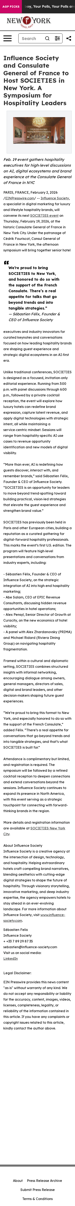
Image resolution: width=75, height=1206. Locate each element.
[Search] (47, 38)
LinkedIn (10, 958)
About (18, 1181)
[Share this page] (69, 38)
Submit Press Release (37, 1190)
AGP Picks (10, 6)
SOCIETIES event (44, 215)
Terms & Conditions (37, 1199)
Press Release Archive (44, 1181)
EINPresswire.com (19, 198)
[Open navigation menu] (7, 38)
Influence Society (55, 198)
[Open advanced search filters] (57, 38)
